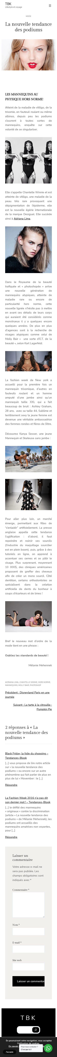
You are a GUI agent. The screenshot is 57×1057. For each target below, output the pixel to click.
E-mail (16, 942)
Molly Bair (23, 685)
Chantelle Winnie (28, 682)
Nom (16, 925)
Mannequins (11, 685)
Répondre (11, 785)
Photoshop (35, 685)
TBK (8, 4)
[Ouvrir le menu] (50, 5)
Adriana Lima (22, 218)
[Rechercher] (35, 1030)
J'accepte (9, 1052)
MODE (28, 16)
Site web (17, 960)
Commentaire (20, 890)
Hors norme (44, 682)
